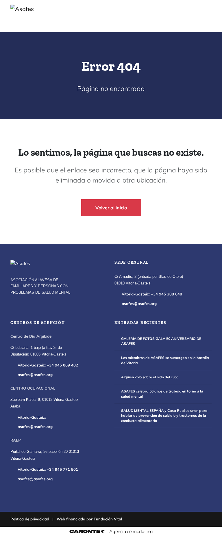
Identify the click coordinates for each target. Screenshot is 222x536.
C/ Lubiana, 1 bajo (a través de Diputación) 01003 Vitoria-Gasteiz (38, 351)
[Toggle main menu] (201, 16)
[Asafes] (20, 263)
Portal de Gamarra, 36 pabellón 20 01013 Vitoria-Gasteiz (44, 455)
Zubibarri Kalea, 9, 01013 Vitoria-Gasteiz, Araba (44, 403)
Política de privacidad (29, 519)
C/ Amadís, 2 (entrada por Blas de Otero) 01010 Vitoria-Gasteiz (148, 280)
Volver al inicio (111, 208)
